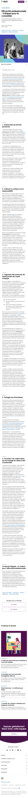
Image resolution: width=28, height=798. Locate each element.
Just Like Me (22, 313)
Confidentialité (4, 785)
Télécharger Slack (5, 782)
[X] (15, 750)
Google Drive (17, 424)
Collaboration (6, 7)
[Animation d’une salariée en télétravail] (14, 644)
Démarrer (21, 1)
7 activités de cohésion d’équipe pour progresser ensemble (13, 704)
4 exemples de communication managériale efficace (11, 675)
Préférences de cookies (20, 785)
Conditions (11, 785)
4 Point (19, 476)
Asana (7, 427)
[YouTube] (18, 750)
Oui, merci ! (14, 604)
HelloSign (4, 426)
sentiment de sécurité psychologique (15, 525)
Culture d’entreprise (6, 30)
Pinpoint (23, 132)
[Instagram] (9, 750)
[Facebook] (12, 750)
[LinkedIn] (7, 750)
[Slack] (4, 2)
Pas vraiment (14, 609)
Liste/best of (15, 30)
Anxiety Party (13, 315)
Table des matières (6, 64)
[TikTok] (20, 750)
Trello (12, 427)
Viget (13, 214)
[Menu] (26, 2)
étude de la (13, 78)
